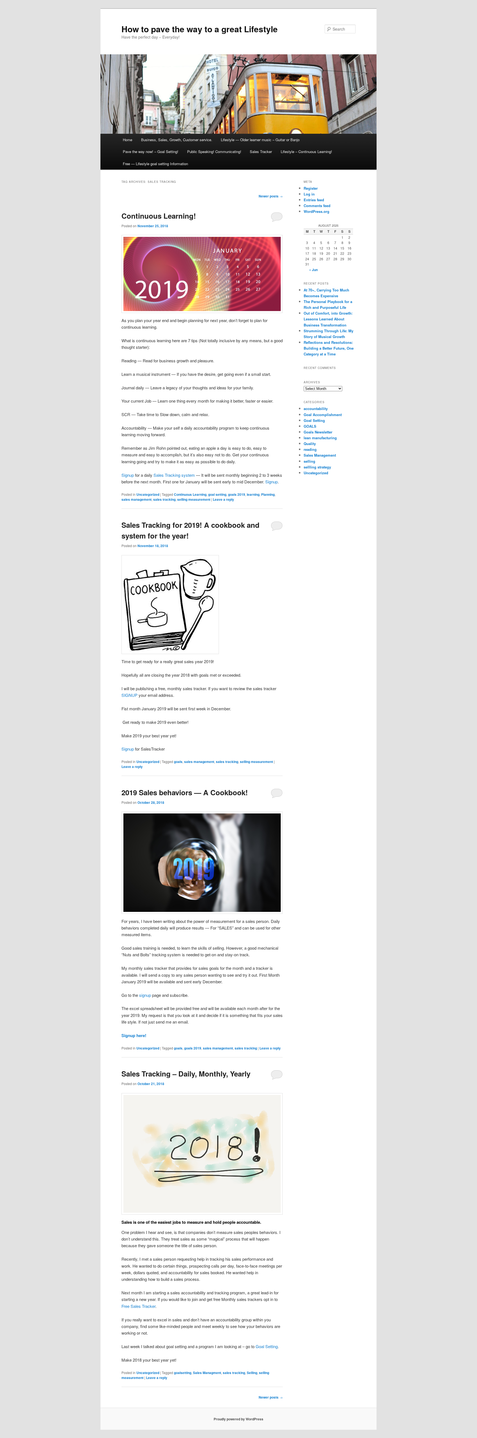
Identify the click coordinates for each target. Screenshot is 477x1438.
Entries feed (314, 199)
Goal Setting (267, 1346)
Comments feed (317, 205)
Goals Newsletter (318, 432)
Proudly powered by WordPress (238, 1418)
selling (309, 461)
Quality (310, 443)
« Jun (313, 269)
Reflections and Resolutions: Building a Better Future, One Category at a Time (329, 348)
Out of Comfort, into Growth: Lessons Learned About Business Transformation (328, 318)
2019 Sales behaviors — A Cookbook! (184, 792)
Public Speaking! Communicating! (214, 151)
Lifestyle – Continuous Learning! (306, 151)
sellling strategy (317, 467)
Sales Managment (207, 1372)
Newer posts (271, 196)
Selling (252, 1372)
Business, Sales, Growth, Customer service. (176, 139)
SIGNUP (129, 695)
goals (178, 761)
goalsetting (182, 1372)
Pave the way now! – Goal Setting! (150, 151)
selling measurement (193, 499)
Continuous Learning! (158, 216)
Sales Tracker (261, 151)
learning (253, 494)
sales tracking (164, 499)
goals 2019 (236, 494)
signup (145, 995)
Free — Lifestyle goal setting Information (155, 163)
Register (311, 188)
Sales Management (320, 455)
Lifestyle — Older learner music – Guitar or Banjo (260, 139)
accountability (316, 408)
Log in (309, 194)
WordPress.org (316, 211)
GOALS (310, 426)
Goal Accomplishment (323, 414)
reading (310, 449)
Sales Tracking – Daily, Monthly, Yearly (185, 1074)
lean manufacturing (320, 437)
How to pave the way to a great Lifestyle (199, 29)
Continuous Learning (190, 494)
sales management (136, 499)
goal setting (217, 494)
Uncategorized (147, 494)
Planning (268, 494)
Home (127, 139)
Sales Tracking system (174, 475)
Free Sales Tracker (138, 1306)
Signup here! (133, 1035)
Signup (127, 475)
